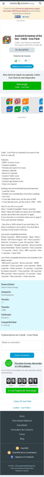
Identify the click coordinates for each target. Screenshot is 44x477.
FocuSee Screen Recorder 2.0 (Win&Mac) (28, 365)
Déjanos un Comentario (22, 66)
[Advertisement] (22, 28)
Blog (22, 438)
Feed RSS (24, 448)
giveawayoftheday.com (27, 466)
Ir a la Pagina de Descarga (22, 390)
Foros (22, 434)
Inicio (22, 416)
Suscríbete (22, 425)
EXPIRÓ (22, 50)
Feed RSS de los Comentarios (24, 452)
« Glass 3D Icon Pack (22, 401)
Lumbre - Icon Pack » (22, 408)
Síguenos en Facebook (24, 457)
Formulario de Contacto (22, 429)
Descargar (22, 85)
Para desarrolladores (22, 420)
